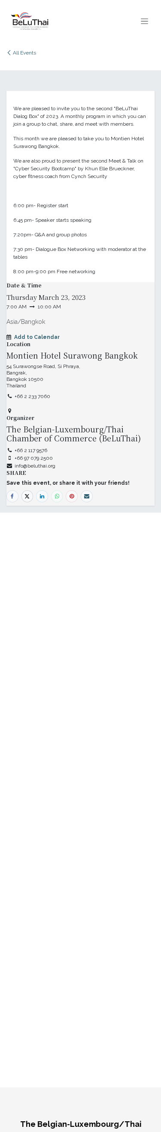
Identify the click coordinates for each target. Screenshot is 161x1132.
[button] (37, 337)
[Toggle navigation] (144, 21)
